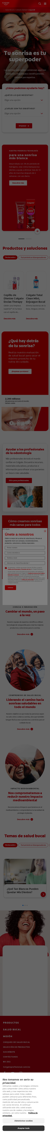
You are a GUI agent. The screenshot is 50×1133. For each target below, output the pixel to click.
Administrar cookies (23, 1121)
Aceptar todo (23, 1128)
